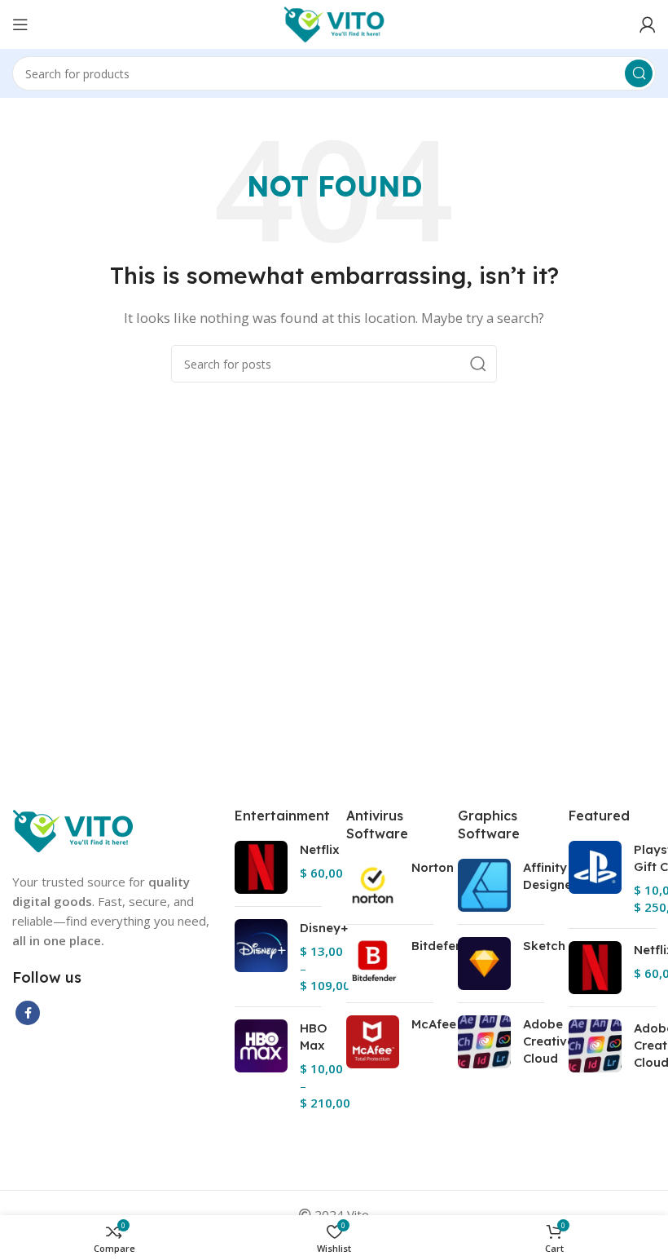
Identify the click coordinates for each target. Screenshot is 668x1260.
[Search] (639, 73)
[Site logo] (334, 23)
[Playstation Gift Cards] (595, 878)
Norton (432, 867)
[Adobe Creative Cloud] (484, 1044)
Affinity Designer (550, 876)
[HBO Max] (261, 1065)
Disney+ (324, 927)
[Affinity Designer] (484, 885)
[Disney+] (261, 956)
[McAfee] (372, 1041)
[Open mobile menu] (20, 24)
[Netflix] (261, 867)
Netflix (320, 849)
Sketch (544, 945)
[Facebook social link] (27, 1013)
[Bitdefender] (372, 963)
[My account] (647, 24)
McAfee (433, 1024)
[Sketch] (484, 963)
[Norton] (372, 885)
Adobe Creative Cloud (548, 1041)
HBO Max (313, 1036)
